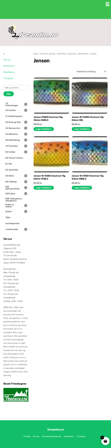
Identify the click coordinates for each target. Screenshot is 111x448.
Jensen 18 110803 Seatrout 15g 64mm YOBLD (49, 177)
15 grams (72, 53)
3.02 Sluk (61, 53)
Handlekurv (9, 72)
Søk (9, 94)
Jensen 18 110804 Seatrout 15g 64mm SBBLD (88, 177)
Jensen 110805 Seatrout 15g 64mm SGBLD (48, 118)
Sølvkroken (83, 53)
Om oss (7, 59)
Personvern (9, 66)
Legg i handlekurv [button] (44, 129)
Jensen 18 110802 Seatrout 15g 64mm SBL (88, 118)
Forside (27, 436)
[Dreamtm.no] (33, 38)
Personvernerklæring (51, 436)
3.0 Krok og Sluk (48, 53)
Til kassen (8, 78)
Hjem (36, 53)
